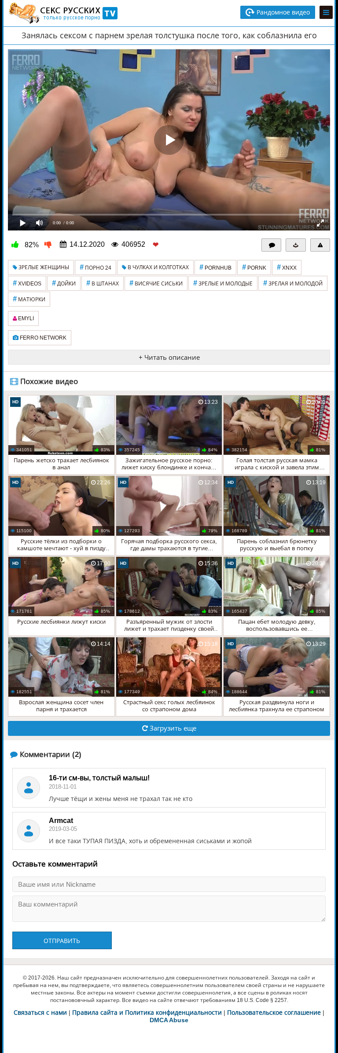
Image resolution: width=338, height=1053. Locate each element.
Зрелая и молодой (293, 283)
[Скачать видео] (296, 245)
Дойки (64, 283)
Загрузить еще (172, 728)
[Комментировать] (271, 245)
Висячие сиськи (156, 283)
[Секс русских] (62, 13)
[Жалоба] (320, 245)
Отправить (62, 940)
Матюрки (29, 299)
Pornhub (215, 267)
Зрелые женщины (43, 267)
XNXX (287, 267)
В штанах (102, 283)
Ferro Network (42, 338)
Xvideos (27, 283)
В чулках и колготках (157, 267)
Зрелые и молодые (223, 283)
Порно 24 (95, 267)
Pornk (254, 267)
